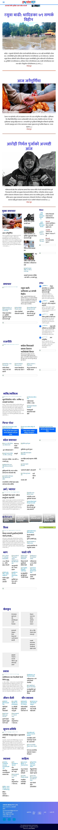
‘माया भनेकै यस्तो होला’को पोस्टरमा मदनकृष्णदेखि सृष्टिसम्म (9, 518)
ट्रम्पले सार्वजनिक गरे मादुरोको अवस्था (32, 547)
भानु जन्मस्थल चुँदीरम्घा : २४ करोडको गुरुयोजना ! (24, 772)
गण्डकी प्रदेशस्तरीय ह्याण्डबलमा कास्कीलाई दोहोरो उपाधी (33, 645)
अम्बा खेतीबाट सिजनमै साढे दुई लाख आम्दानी (31, 314)
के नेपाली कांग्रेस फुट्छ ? (50, 241)
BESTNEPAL (32, 828)
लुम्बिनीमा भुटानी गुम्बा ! (27, 449)
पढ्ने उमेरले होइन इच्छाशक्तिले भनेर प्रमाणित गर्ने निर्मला (33, 787)
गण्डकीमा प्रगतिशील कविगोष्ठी (23, 782)
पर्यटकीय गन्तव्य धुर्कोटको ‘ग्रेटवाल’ (31, 498)
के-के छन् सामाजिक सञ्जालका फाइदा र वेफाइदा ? (32, 752)
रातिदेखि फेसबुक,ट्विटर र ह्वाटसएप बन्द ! (13, 736)
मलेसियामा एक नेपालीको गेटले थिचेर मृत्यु (12, 678)
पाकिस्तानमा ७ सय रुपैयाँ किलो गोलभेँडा (33, 564)
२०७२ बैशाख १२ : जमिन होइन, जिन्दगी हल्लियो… (5, 564)
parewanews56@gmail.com (10, 811)
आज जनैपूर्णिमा (29, 81)
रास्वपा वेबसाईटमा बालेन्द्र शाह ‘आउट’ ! (19, 369)
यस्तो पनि (52, 812)
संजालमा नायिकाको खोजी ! (35, 518)
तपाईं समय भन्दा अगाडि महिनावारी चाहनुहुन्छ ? (33, 710)
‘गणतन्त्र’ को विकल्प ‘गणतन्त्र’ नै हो (50, 234)
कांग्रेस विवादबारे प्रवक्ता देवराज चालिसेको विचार (50, 216)
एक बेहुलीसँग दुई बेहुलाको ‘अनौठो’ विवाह (24, 575)
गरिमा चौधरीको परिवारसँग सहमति (19, 313)
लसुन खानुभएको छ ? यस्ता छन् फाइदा (15, 722)
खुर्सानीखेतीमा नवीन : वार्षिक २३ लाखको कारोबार (13, 401)
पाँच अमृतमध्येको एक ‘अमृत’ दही (15, 771)
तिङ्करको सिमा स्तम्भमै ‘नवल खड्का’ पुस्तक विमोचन (33, 772)
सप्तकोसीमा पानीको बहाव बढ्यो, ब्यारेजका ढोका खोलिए (10, 483)
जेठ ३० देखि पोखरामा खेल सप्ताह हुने (33, 632)
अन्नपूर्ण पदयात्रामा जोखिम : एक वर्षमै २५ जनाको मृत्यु (30, 276)
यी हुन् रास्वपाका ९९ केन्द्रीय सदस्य (32, 369)
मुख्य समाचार (6, 230)
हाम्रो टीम (29, 812)
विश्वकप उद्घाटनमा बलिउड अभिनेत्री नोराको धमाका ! (32, 619)
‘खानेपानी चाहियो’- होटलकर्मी (28, 470)
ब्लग (45, 812)
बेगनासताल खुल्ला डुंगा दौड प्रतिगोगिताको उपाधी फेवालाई (14, 619)
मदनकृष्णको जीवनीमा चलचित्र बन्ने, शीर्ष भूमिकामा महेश (49, 518)
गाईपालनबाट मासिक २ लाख (30, 402)
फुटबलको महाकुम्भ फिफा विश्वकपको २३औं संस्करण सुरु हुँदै (14, 635)
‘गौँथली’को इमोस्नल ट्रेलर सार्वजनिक (21, 519)
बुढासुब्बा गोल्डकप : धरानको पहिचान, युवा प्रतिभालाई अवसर (14, 660)
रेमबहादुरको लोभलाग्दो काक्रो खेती (31, 412)
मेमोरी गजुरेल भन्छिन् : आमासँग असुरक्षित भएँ (5, 581)
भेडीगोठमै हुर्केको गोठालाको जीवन (47, 430)
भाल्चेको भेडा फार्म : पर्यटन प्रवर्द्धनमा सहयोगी (48, 303)
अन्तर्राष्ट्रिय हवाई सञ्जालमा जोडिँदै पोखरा (29, 460)
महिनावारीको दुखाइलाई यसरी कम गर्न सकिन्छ (24, 710)
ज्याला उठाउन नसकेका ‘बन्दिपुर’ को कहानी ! (29, 432)
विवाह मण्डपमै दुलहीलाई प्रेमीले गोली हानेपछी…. (12, 535)
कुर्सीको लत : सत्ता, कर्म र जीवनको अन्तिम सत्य (15, 582)
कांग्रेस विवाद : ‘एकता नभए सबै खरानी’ (6, 370)
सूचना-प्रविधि (40, 813)
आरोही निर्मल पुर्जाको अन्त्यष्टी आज (29, 146)
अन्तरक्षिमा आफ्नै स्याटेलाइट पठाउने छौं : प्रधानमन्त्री (31, 740)
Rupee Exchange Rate (48, 527)
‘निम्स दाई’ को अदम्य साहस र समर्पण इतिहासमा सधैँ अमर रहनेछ (10, 433)
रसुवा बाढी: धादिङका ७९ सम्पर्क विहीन (29, 17)
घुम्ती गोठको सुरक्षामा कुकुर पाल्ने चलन (5, 721)
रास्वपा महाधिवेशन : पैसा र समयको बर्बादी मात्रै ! (51, 225)
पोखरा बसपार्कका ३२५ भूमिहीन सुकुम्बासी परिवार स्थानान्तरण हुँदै (30, 236)
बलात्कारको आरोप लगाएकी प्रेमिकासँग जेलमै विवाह (33, 579)
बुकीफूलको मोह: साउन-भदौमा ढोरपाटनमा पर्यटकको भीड (9, 472)
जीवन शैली (34, 813)
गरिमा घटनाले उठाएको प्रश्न (29, 249)
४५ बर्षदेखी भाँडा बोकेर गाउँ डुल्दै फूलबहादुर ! (15, 710)
